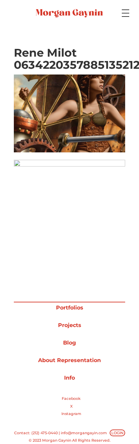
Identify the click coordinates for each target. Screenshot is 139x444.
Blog (69, 342)
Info (69, 378)
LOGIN (117, 433)
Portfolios (69, 307)
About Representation (69, 360)
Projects (69, 325)
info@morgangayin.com (84, 433)
